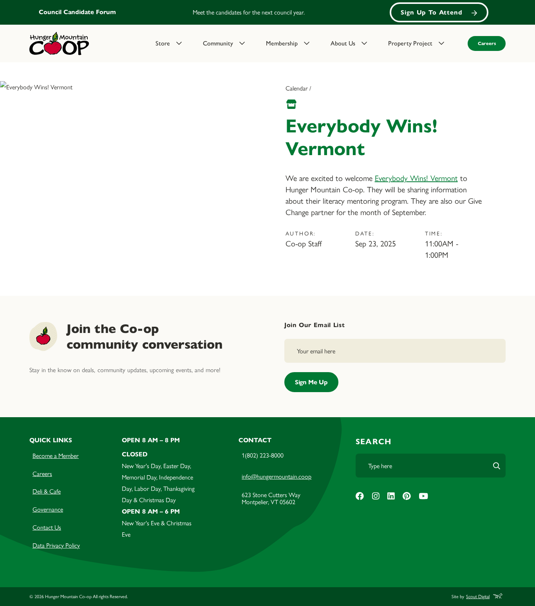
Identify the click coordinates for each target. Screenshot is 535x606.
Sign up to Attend (432, 12)
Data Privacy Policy (56, 545)
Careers (487, 43)
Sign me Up (311, 382)
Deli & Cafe (47, 491)
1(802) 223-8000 (263, 454)
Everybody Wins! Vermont (416, 177)
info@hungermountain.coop (276, 476)
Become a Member (56, 455)
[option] (267, 12)
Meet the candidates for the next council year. (249, 11)
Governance (48, 509)
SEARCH (373, 442)
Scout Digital (478, 596)
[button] (174, 43)
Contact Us (47, 527)
